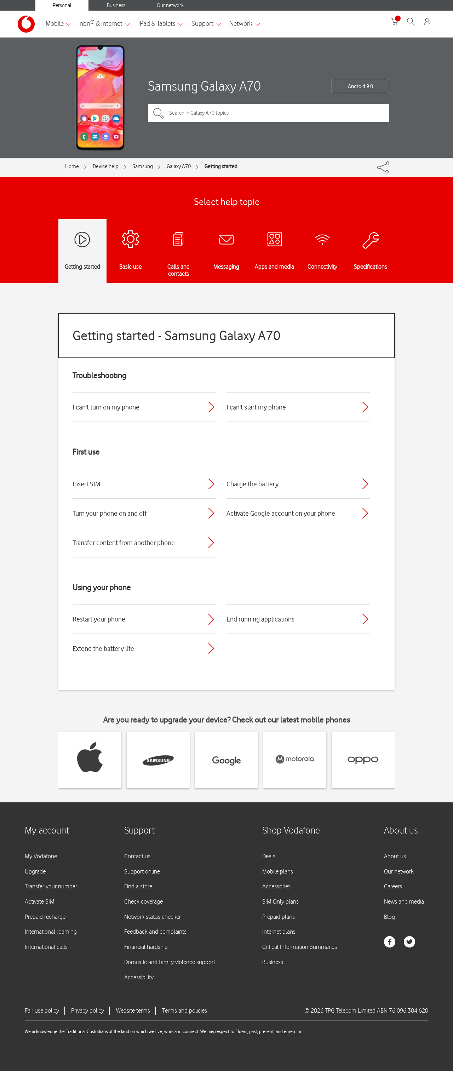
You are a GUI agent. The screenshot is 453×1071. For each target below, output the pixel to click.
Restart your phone (99, 619)
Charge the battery (252, 484)
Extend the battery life (103, 648)
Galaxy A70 (179, 166)
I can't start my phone (256, 407)
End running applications (260, 619)
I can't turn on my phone (106, 407)
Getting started (221, 166)
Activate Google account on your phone (280, 513)
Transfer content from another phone (124, 542)
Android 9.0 (360, 86)
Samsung (142, 166)
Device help (106, 166)
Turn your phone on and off (110, 513)
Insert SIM (86, 484)
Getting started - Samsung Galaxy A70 (177, 335)
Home (72, 166)
